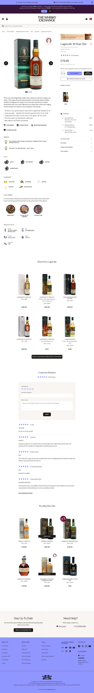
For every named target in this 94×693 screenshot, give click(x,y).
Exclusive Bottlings (26, 656)
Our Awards (4, 653)
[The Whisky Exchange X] (83, 646)
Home (3, 31)
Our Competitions (26, 659)
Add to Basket (74, 73)
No (50, 11)
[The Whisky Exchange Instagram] (86, 646)
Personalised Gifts (26, 653)
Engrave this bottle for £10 (77, 79)
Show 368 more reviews (25, 493)
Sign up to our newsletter (23, 630)
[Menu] (3, 19)
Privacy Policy (45, 649)
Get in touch (62, 626)
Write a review (24, 400)
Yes (44, 11)
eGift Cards (24, 649)
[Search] (3, 26)
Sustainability (5, 659)
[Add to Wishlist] (91, 44)
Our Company (5, 646)
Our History (4, 649)
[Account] (7, 19)
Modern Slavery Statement (48, 656)
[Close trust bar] (92, 2)
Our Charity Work (6, 656)
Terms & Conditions (46, 646)
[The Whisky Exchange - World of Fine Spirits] (47, 18)
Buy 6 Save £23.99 (88, 73)
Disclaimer (64, 151)
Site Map (24, 646)
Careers (3, 663)
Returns (63, 143)
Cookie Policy (45, 653)
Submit (47, 414)
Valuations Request (26, 663)
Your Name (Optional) (26, 392)
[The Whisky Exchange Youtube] (89, 646)
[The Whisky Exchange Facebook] (79, 646)
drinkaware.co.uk (51, 689)
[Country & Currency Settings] (90, 19)
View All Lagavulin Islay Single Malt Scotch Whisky (47, 356)
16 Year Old (29, 230)
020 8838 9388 (81, 626)
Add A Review (24, 386)
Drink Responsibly (67, 147)
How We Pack (65, 139)
